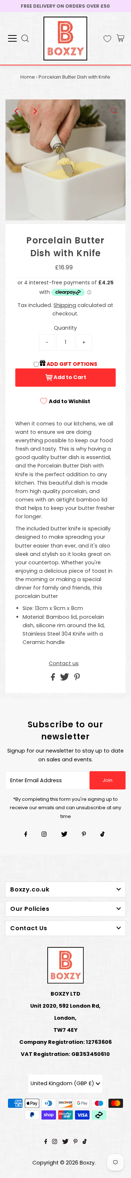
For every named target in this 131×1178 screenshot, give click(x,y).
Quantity (65, 328)
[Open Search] (25, 38)
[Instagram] (44, 835)
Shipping (64, 305)
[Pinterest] (84, 835)
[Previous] (17, 111)
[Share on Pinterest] (77, 678)
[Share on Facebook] (53, 678)
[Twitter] (64, 835)
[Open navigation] (12, 38)
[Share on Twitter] (65, 678)
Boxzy (87, 1162)
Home (27, 76)
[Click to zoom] (114, 111)
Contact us (64, 663)
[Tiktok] (102, 835)
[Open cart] (120, 38)
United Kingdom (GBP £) (63, 1083)
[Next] (35, 111)
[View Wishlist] (107, 38)
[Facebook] (26, 835)
